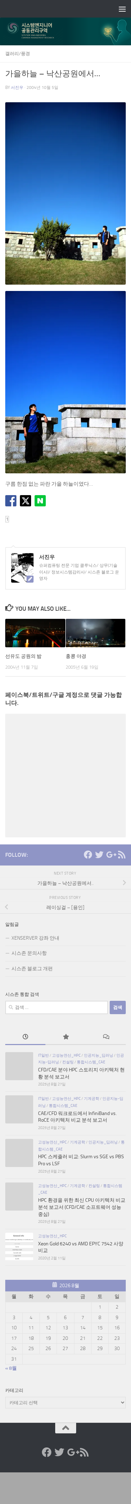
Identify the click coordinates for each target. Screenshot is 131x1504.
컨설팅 (68, 1061)
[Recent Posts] (25, 1037)
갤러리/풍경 (17, 53)
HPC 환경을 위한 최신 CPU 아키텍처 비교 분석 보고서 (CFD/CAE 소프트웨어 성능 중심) (81, 1207)
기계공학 (91, 1098)
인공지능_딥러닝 (98, 1055)
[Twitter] (99, 854)
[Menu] (122, 9)
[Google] (110, 854)
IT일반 (43, 1055)
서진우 (17, 87)
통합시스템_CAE (91, 1061)
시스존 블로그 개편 (32, 969)
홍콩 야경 (76, 656)
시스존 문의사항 (29, 953)
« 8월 (11, 1368)
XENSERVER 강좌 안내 (35, 938)
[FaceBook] (88, 854)
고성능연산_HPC (66, 1055)
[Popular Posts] (65, 1037)
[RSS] (121, 854)
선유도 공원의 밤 (23, 656)
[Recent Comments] (106, 1037)
